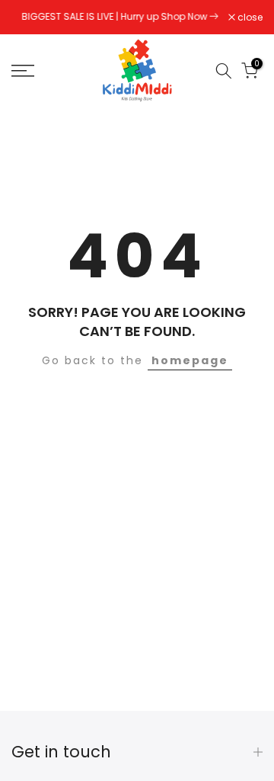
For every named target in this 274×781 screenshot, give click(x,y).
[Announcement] (120, 16)
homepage (189, 360)
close (249, 17)
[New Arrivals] (213, 16)
